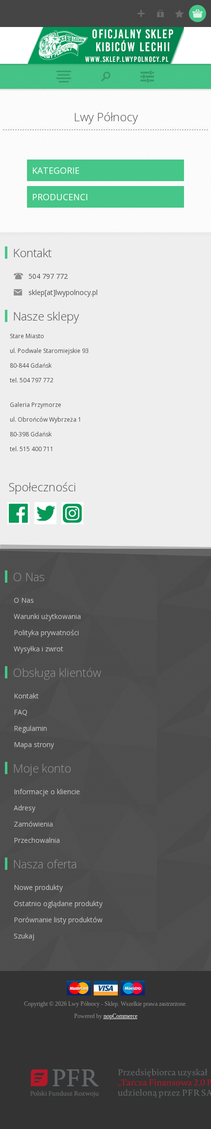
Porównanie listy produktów (58, 919)
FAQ (20, 712)
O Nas (24, 600)
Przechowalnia (37, 840)
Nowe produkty (38, 887)
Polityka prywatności (46, 632)
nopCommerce (120, 1016)
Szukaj (24, 936)
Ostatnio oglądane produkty (58, 903)
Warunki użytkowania (47, 616)
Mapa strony (34, 744)
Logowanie (160, 13)
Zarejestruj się (141, 13)
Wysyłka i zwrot (38, 648)
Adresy (24, 807)
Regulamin (30, 728)
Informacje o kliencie (47, 791)
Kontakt (26, 695)
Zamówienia (33, 824)
